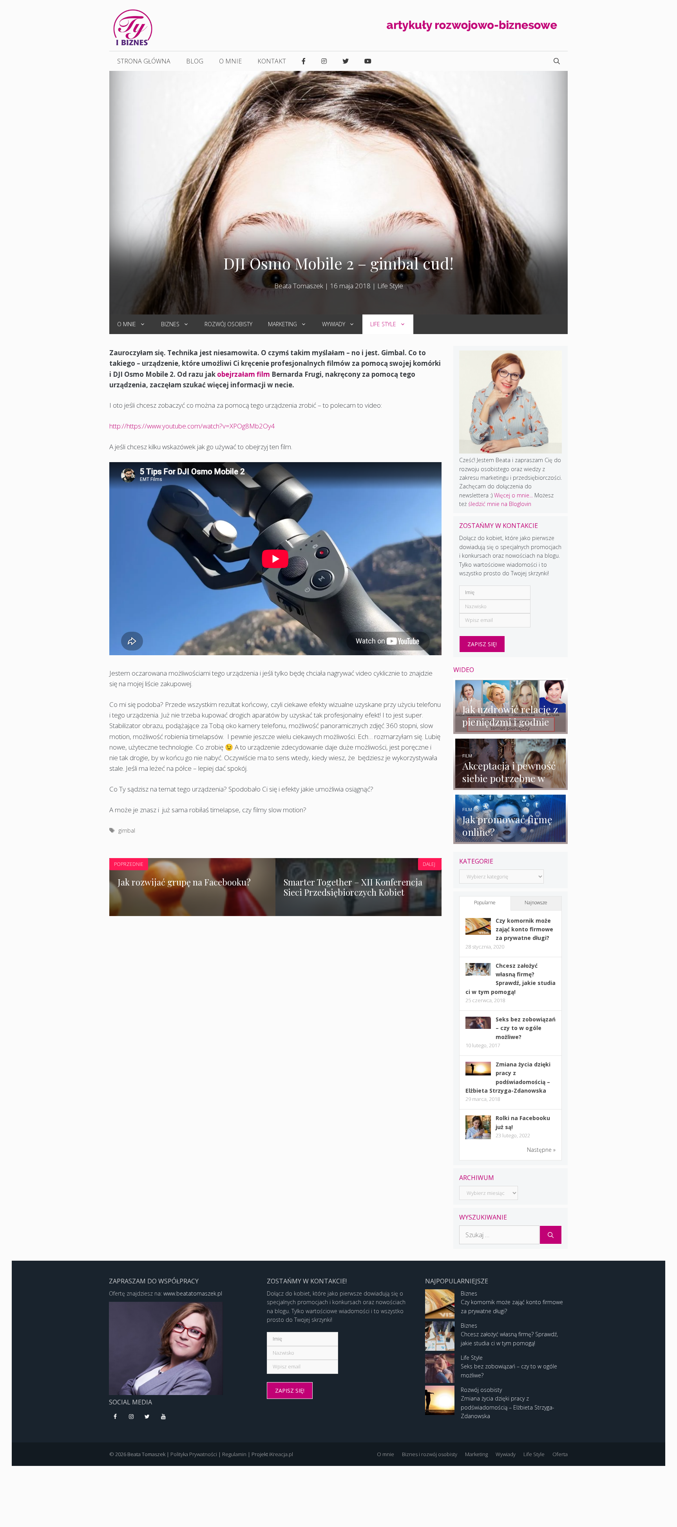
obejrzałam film (244, 374)
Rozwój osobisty (228, 324)
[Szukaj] (550, 1234)
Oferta (560, 1454)
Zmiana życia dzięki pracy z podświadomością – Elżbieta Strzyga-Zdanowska (507, 1407)
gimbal (126, 830)
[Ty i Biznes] (132, 26)
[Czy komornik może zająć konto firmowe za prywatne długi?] (478, 932)
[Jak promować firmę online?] (510, 839)
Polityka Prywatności (193, 1454)
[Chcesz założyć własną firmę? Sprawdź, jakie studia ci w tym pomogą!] (478, 973)
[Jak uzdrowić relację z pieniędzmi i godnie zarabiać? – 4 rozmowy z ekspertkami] (510, 729)
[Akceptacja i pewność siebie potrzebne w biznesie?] (510, 785)
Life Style (390, 285)
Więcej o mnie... (513, 495)
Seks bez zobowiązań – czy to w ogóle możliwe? (526, 1028)
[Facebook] (115, 1417)
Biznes (170, 324)
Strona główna (143, 61)
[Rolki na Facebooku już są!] (478, 1138)
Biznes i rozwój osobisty (429, 1454)
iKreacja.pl (281, 1454)
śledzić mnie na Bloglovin (499, 504)
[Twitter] (147, 1417)
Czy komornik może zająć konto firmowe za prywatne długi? (524, 929)
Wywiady (333, 324)
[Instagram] (131, 1417)
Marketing (282, 324)
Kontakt (271, 61)
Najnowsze (536, 902)
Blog (194, 61)
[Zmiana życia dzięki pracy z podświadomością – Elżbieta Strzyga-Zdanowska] (478, 1073)
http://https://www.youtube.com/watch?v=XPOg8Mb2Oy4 (192, 425)
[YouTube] (163, 1417)
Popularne (485, 902)
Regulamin (234, 1454)
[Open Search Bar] (557, 61)
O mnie (230, 61)
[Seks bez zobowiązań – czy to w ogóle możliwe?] (478, 1026)
